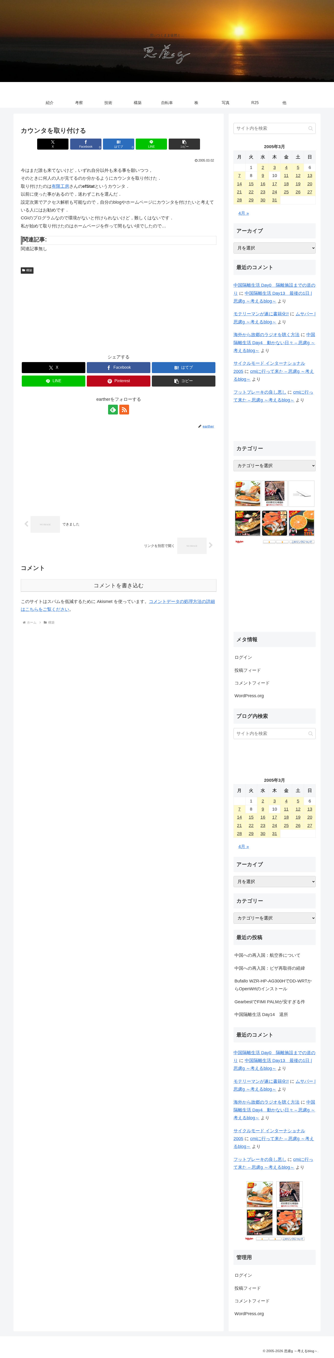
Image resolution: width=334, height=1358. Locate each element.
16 (262, 183)
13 (309, 175)
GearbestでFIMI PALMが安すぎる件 (269, 1001)
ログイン (243, 657)
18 (286, 183)
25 (286, 191)
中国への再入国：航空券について (267, 955)
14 (239, 183)
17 (274, 183)
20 (309, 183)
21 (239, 191)
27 (309, 191)
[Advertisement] (118, 312)
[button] (184, 144)
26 (298, 191)
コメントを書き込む (119, 585)
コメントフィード (252, 683)
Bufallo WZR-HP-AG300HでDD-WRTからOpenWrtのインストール (273, 985)
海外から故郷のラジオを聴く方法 (267, 334)
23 (262, 191)
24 (274, 191)
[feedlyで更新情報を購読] (113, 409)
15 (251, 183)
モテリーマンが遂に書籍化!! (261, 313)
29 (251, 200)
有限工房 (60, 186)
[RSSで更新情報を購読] (124, 409)
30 (262, 200)
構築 (29, 270)
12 (298, 175)
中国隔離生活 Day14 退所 (261, 1014)
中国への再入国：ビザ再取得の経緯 (269, 968)
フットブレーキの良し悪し (260, 392)
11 (286, 175)
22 (251, 191)
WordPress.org (249, 695)
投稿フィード (247, 670)
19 (298, 183)
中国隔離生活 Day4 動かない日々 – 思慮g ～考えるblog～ (274, 342)
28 (239, 200)
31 (274, 200)
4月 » (243, 213)
